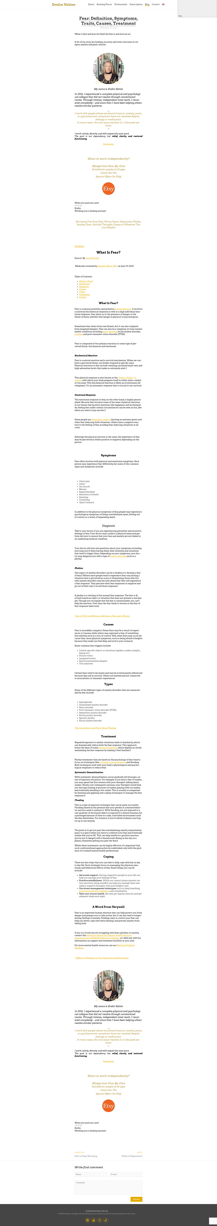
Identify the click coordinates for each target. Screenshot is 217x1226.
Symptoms (84, 284)
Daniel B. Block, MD (107, 266)
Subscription (136, 4)
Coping (82, 297)
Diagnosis (84, 286)
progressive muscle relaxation (94, 891)
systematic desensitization (112, 762)
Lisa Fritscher (92, 258)
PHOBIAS (79, 246)
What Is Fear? (86, 281)
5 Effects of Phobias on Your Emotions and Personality (102, 958)
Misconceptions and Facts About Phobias (95, 728)
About (91, 4)
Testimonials (120, 4)
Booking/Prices (104, 4)
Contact (156, 4)
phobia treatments (108, 748)
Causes (82, 289)
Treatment (84, 294)
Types (82, 292)
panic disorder (110, 331)
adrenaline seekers (100, 419)
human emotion (123, 309)
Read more (108, 144)
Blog (147, 4)
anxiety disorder (118, 556)
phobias (79, 334)
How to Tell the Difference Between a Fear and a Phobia (102, 616)
